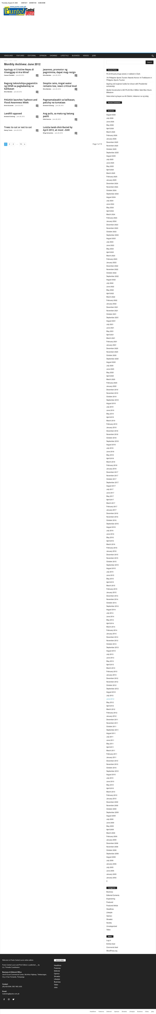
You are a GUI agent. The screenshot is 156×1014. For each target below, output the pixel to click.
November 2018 (112, 434)
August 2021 (111, 321)
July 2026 (109, 118)
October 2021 (111, 314)
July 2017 (109, 489)
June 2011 (110, 740)
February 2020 (111, 383)
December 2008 (112, 843)
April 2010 (110, 788)
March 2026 (110, 132)
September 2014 (112, 606)
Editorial (57, 971)
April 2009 (110, 829)
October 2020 (111, 355)
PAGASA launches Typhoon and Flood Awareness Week (20, 101)
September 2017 (112, 482)
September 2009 (112, 812)
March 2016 (110, 544)
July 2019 (109, 407)
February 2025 (111, 176)
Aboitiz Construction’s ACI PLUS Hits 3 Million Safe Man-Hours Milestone (129, 91)
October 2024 (111, 190)
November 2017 (112, 475)
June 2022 (110, 286)
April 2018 (110, 458)
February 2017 (111, 506)
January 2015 (111, 592)
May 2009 (110, 826)
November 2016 (112, 517)
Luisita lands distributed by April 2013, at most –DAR (57, 129)
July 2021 (109, 324)
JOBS (94, 55)
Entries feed (110, 944)
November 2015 (112, 558)
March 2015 (110, 585)
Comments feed (112, 947)
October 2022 (111, 273)
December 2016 (112, 513)
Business (109, 892)
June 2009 (110, 822)
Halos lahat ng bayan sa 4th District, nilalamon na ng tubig (127, 96)
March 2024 (110, 214)
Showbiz (109, 919)
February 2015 (111, 589)
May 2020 (110, 372)
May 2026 (110, 125)
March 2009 (110, 833)
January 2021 (111, 345)
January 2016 (111, 551)
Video (108, 929)
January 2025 (111, 180)
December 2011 (112, 719)
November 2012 (112, 682)
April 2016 (110, 541)
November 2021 (112, 310)
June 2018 (110, 451)
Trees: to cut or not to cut (18, 127)
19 (21, 144)
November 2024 (112, 187)
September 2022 (112, 276)
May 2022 (110, 290)
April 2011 (110, 747)
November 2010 (112, 764)
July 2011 (109, 737)
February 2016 (111, 548)
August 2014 (111, 609)
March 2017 (110, 503)
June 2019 (110, 410)
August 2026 (111, 115)
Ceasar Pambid (9, 75)
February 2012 (111, 712)
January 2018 (111, 468)
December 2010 (112, 761)
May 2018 (110, 455)
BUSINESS (76, 55)
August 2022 (111, 279)
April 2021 (110, 334)
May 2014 (110, 620)
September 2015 (112, 565)
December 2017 (112, 472)
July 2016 (109, 530)
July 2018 (109, 448)
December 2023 (112, 224)
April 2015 (110, 582)
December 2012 (112, 678)
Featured (109, 902)
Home (5, 60)
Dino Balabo (47, 75)
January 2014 (111, 633)
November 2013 (112, 640)
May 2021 (110, 331)
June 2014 (110, 616)
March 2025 (110, 173)
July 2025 (109, 159)
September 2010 (112, 771)
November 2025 (112, 145)
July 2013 (109, 654)
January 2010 (111, 798)
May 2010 (110, 785)
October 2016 (111, 520)
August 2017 (111, 486)
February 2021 (111, 341)
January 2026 (111, 139)
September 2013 (112, 647)
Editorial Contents (112, 895)
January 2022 (111, 304)
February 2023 (111, 259)
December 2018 (112, 431)
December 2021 (112, 307)
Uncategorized (111, 926)
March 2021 (110, 338)
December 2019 (112, 389)
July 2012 (109, 695)
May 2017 (110, 496)
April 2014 (110, 623)
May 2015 (110, 578)
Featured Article (112, 905)
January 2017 (111, 510)
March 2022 (110, 297)
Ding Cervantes (48, 133)
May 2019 (110, 413)
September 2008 (112, 853)
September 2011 (112, 730)
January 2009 (111, 840)
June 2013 (110, 657)
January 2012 (111, 716)
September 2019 (112, 400)
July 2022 (109, 283)
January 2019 (111, 427)
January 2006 (111, 864)
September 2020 (112, 359)
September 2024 (112, 194)
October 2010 (111, 767)
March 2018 (110, 462)
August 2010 (111, 774)
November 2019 (112, 393)
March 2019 (110, 420)
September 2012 (112, 688)
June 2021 (110, 328)
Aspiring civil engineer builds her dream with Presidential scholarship (126, 85)
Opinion (109, 916)
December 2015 (112, 554)
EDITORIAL (32, 55)
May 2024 (110, 207)
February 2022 (111, 300)
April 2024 (110, 211)
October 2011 (111, 726)
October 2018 (111, 438)
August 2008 (111, 857)
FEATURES (20, 55)
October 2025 (111, 149)
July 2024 (109, 200)
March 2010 (110, 792)
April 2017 (110, 499)
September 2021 (112, 317)
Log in (108, 940)
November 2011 (112, 723)
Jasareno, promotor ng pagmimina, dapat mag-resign (59, 71)
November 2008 (112, 846)
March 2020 (110, 379)
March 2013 (110, 668)
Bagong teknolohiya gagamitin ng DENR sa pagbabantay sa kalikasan (20, 86)
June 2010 (110, 781)
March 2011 (110, 750)
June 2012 (110, 699)
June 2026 (110, 121)
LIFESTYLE (65, 55)
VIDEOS (86, 55)
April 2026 (110, 128)
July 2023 (109, 242)
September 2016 (112, 523)
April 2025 (110, 170)
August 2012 (111, 692)
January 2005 (111, 874)
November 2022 (112, 269)
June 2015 (110, 575)
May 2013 (110, 661)
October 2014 (111, 603)
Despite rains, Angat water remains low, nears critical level (60, 85)
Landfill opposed (13, 113)
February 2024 (111, 218)
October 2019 (111, 396)
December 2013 (112, 637)
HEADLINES (8, 55)
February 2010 (111, 795)
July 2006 (109, 860)
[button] (152, 55)
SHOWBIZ (53, 55)
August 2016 (111, 527)
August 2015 (111, 568)
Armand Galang (48, 105)
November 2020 (112, 352)
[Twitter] (14, 999)
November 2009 (112, 805)
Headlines (110, 909)
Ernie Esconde (8, 105)
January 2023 (111, 262)
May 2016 (110, 537)
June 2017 (110, 493)
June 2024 (110, 204)
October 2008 (111, 850)
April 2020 (110, 376)
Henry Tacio (8, 130)
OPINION (42, 55)
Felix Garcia (47, 119)
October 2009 (111, 809)
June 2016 (110, 534)
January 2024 (111, 221)
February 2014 (111, 630)
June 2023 (110, 245)
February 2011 (111, 754)
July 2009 (109, 819)
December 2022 (112, 266)
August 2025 (111, 156)
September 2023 (112, 235)
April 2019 (110, 417)
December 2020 (112, 348)
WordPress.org (111, 951)
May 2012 (110, 702)
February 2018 (111, 465)
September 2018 (112, 441)
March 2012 (110, 709)
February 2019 (111, 424)
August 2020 (111, 362)
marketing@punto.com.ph (10, 994)
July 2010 (109, 778)
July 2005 (109, 867)
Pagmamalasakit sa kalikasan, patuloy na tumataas (59, 101)
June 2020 (110, 369)
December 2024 (112, 183)
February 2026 (111, 135)
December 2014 (112, 596)
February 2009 (111, 836)
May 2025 (110, 166)
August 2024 (111, 197)
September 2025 (112, 152)
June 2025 (110, 163)
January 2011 (111, 757)
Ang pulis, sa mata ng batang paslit (58, 115)
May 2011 (110, 743)
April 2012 (110, 706)
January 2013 (111, 675)
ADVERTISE (32, 3)
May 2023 (110, 249)
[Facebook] (4, 999)
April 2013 (110, 664)
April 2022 (110, 293)
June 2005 (110, 871)
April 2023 (110, 252)
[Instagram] (9, 999)
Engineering (110, 899)
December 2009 (112, 802)
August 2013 (111, 651)
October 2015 (111, 561)
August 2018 (111, 444)
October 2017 (111, 479)
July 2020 (109, 365)
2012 (10, 60)
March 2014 (110, 627)
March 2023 (110, 255)
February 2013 (111, 671)
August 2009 (111, 816)
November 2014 (112, 599)
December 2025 (112, 142)
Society (109, 923)
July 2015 (109, 572)
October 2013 (111, 644)
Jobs (55, 987)
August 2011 (111, 733)
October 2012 (111, 685)
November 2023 (112, 228)
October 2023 (111, 231)
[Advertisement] (78, 35)
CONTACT (24, 3)
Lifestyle (109, 912)
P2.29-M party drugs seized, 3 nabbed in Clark (123, 74)
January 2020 (111, 386)
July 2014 (109, 613)
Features (57, 968)
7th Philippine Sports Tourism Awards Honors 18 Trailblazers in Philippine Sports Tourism (129, 78)
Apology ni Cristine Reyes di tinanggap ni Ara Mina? (19, 71)
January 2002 (111, 877)
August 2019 (111, 403)
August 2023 (111, 238)
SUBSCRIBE (41, 3)
